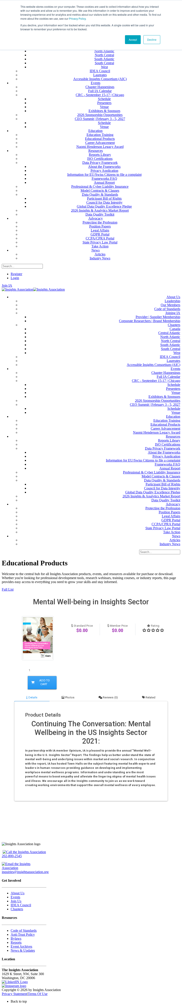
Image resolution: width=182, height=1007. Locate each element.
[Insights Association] (17, 289)
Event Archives (21, 946)
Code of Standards (24, 930)
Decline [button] (151, 39)
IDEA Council (21, 905)
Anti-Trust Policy (23, 934)
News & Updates (23, 950)
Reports (16, 942)
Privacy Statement (14, 994)
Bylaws (16, 938)
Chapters (17, 909)
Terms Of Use (37, 994)
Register (16, 274)
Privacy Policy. (77, 18)
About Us (17, 893)
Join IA (7, 285)
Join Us (16, 901)
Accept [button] (133, 39)
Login (15, 278)
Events (15, 897)
